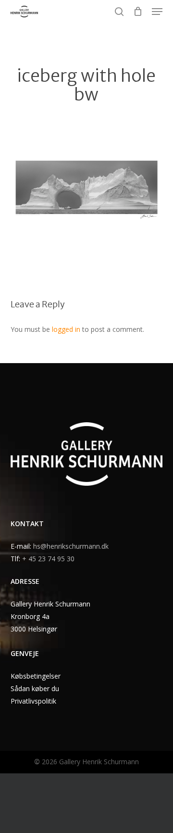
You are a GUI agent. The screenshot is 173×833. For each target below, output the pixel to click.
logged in (66, 329)
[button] (157, 11)
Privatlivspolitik (33, 701)
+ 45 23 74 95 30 (48, 558)
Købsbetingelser (36, 676)
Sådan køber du (35, 688)
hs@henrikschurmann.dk (71, 546)
